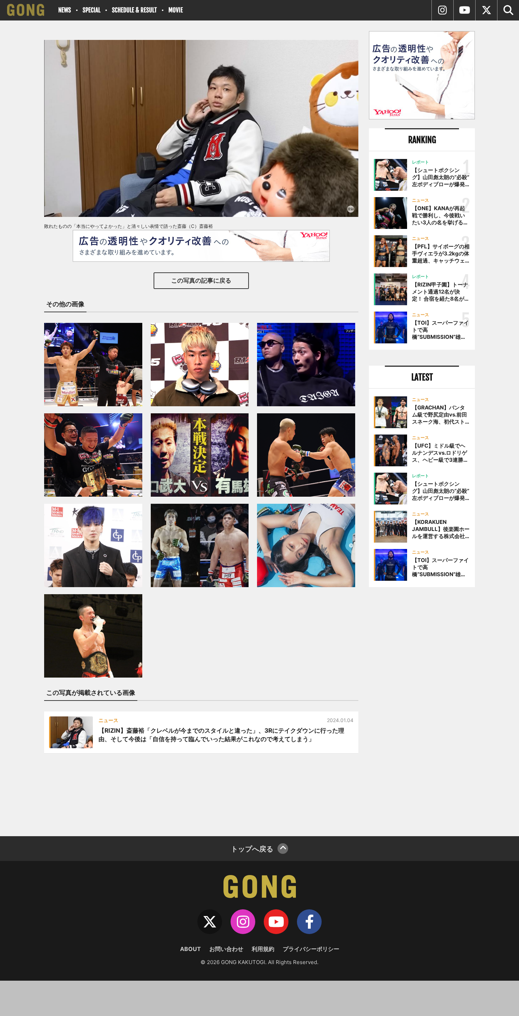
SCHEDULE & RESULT (134, 10)
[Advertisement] (422, 709)
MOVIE (175, 10)
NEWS (64, 10)
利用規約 (263, 948)
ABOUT (190, 948)
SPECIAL (91, 10)
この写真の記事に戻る (201, 280)
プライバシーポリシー (311, 948)
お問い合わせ (226, 948)
